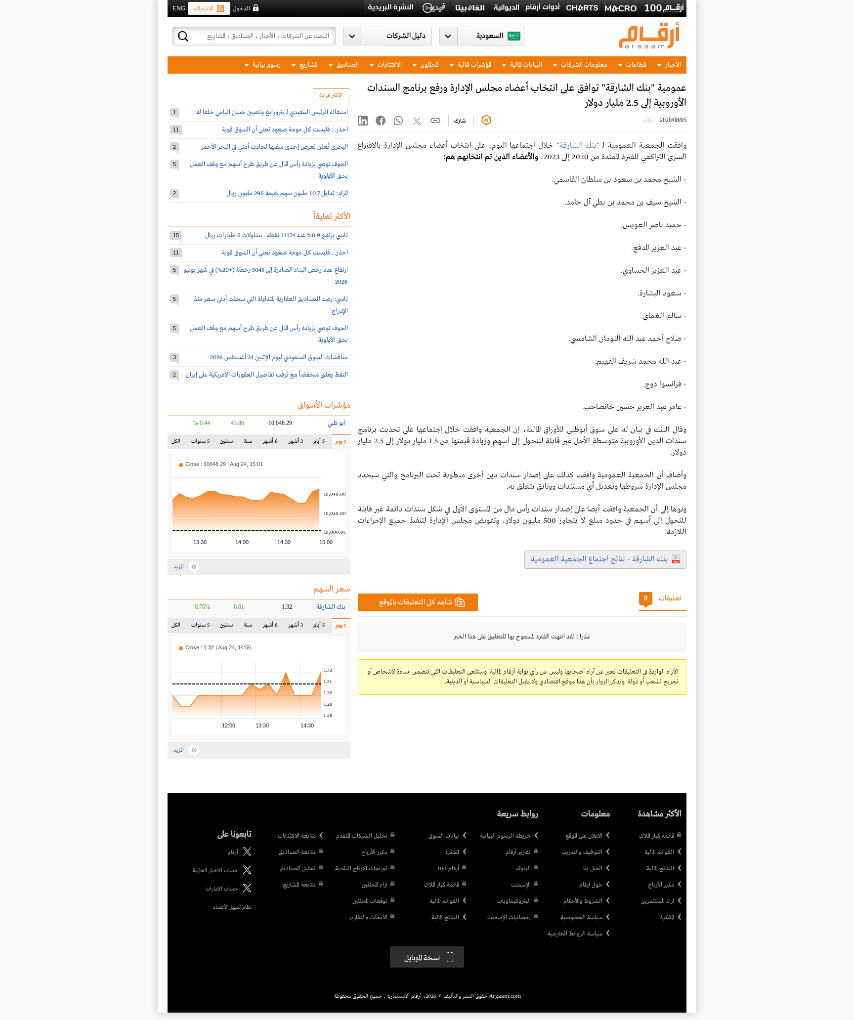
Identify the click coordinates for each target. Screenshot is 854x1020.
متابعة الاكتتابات (297, 836)
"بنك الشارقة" (577, 146)
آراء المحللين (374, 885)
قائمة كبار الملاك (656, 836)
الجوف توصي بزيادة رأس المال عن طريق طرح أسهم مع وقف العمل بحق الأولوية (269, 170)
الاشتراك (204, 9)
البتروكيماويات (514, 901)
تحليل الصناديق (298, 869)
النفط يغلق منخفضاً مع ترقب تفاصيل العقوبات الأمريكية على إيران (267, 375)
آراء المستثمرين (657, 901)
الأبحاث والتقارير (368, 918)
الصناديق (347, 65)
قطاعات (635, 65)
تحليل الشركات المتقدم (361, 836)
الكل (177, 443)
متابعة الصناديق (297, 852)
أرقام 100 (448, 869)
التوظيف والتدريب (581, 852)
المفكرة (667, 918)
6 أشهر (270, 443)
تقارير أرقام (518, 852)
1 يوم (339, 444)
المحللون (429, 65)
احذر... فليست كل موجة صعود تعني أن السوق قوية (285, 130)
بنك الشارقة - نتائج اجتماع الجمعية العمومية (599, 559)
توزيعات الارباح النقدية (361, 869)
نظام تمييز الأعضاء (232, 907)
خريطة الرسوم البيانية (505, 836)
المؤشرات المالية (473, 65)
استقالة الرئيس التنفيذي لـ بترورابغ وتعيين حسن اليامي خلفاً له (272, 112)
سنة (247, 443)
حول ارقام (590, 885)
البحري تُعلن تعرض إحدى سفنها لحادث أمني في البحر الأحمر (274, 147)
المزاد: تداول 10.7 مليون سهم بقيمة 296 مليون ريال (287, 193)
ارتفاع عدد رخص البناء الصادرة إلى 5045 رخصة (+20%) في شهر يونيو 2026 (266, 276)
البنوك (523, 869)
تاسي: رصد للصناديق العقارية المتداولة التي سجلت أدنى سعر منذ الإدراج (271, 305)
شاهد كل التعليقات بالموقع (415, 602)
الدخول (241, 9)
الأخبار (672, 65)
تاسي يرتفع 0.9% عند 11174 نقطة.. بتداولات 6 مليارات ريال (276, 235)
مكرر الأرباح (661, 885)
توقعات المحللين (369, 901)
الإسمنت (521, 885)
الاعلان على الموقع (583, 836)
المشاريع (308, 65)
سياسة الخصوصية (581, 918)
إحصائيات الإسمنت (509, 918)
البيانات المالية (525, 65)
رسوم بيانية (266, 65)
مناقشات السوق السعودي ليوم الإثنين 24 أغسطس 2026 (279, 357)
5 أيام (318, 443)
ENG (178, 8)
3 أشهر (296, 443)
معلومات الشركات (583, 65)
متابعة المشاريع (299, 885)
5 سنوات (200, 443)
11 (176, 129)
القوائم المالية (659, 852)
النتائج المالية (660, 869)
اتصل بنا (592, 869)
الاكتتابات (389, 65)
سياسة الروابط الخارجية (575, 934)
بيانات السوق (443, 836)
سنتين (226, 443)
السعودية (489, 36)
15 (176, 235)
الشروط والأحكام (582, 901)
